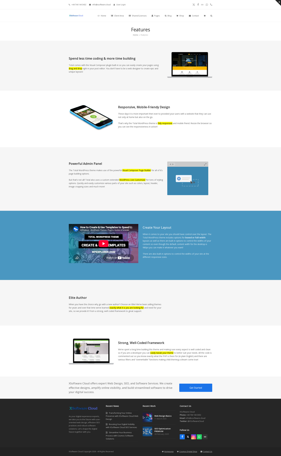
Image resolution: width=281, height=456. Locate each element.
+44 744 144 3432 (79, 4)
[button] (204, 15)
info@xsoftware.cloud (101, 4)
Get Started (196, 387)
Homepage (169, 451)
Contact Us (207, 451)
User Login (121, 4)
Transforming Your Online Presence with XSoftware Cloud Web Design (122, 416)
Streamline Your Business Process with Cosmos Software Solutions (119, 435)
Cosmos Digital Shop (188, 451)
